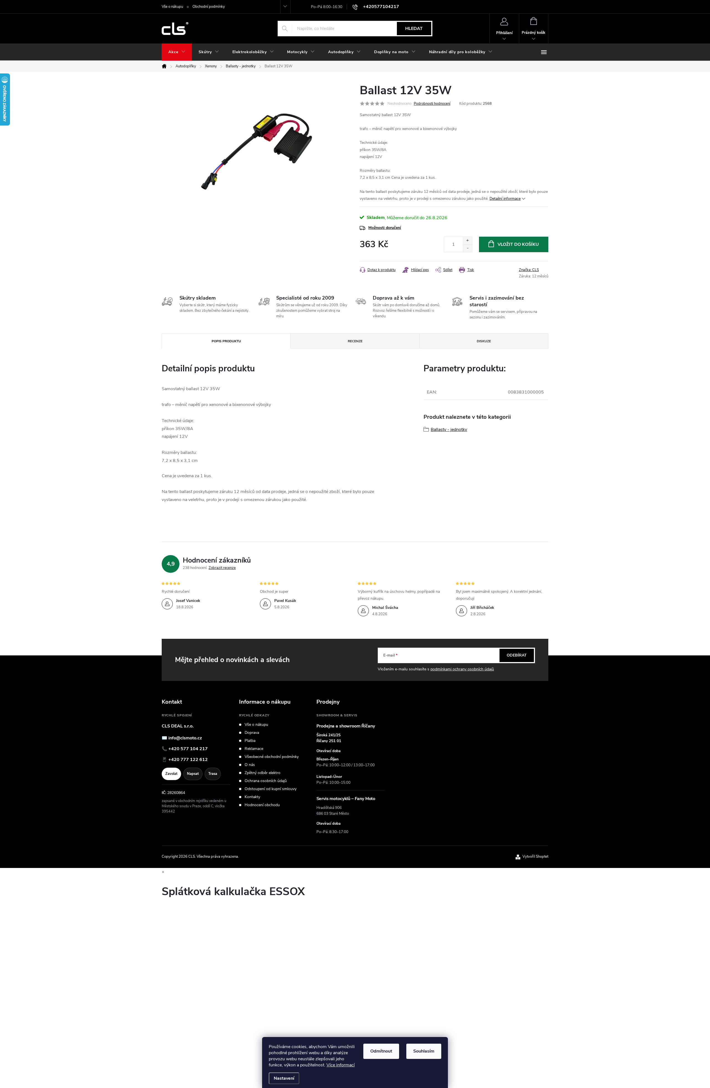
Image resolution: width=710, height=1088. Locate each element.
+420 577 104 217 (188, 749)
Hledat (414, 28)
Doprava (252, 733)
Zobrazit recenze (222, 567)
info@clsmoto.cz (185, 738)
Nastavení (284, 1078)
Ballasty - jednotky (449, 429)
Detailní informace (505, 198)
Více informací (340, 1065)
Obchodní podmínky (208, 6)
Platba (250, 741)
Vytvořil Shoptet (535, 856)
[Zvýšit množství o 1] (467, 240)
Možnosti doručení (384, 227)
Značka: (529, 269)
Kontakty (252, 797)
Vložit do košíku (518, 244)
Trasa (212, 773)
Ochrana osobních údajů (266, 781)
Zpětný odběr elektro (262, 773)
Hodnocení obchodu (262, 805)
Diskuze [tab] (484, 341)
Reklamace (254, 749)
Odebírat (517, 655)
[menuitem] (177, 52)
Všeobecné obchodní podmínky (272, 757)
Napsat (193, 773)
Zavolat (171, 773)
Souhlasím (423, 1051)
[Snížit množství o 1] (467, 248)
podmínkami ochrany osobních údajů (462, 669)
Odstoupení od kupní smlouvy (270, 789)
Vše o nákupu (172, 6)
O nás (250, 765)
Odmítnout (381, 1051)
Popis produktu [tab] (226, 341)
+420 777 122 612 (188, 760)
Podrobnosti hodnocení (432, 103)
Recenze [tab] (355, 341)
